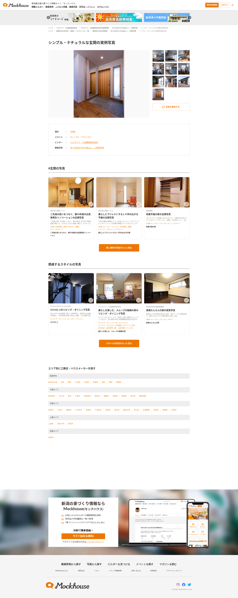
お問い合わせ (136, 571)
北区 (62, 382)
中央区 (77, 382)
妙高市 (70, 424)
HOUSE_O (54, 322)
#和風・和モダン (68, 227)
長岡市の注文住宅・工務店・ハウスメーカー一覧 (72, 31)
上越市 (51, 424)
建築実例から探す (71, 564)
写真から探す (94, 564)
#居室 (148, 319)
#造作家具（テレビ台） (126, 328)
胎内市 (97, 396)
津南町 (165, 410)
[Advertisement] (119, 467)
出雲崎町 (146, 410)
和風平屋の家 (151, 227)
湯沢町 (156, 410)
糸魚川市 (60, 424)
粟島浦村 (142, 396)
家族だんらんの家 (152, 323)
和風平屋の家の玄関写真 (158, 214)
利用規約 (153, 571)
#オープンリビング (121, 323)
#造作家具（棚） (111, 328)
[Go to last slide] (48, 17)
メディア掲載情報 (115, 571)
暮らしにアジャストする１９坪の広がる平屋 (114, 233)
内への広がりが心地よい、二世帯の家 (125, 28)
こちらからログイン (95, 542)
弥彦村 (115, 396)
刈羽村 (174, 410)
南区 (103, 382)
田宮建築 (149, 211)
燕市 (69, 396)
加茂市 (88, 410)
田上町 (136, 410)
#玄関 (72, 132)
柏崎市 (68, 410)
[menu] (232, 5)
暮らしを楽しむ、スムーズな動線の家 (112, 331)
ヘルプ (96, 571)
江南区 (86, 382)
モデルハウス (103, 7)
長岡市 (51, 410)
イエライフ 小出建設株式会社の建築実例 (95, 28)
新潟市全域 (52, 382)
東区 (69, 382)
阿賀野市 (87, 396)
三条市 (59, 410)
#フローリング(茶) (129, 325)
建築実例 (49, 7)
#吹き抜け (101, 328)
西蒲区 (118, 382)
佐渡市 (51, 437)
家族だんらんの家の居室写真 (160, 310)
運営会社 (81, 571)
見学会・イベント (87, 7)
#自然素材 (58, 227)
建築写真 (73, 7)
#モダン (170, 319)
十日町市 (98, 410)
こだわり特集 (61, 7)
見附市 (108, 410)
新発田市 (51, 396)
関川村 (133, 396)
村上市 (61, 396)
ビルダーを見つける (119, 564)
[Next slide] (189, 17)
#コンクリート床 (104, 229)
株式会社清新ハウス (57, 211)
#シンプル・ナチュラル (80, 137)
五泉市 (77, 396)
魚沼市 (116, 410)
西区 (111, 382)
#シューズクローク (56, 229)
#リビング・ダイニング (58, 319)
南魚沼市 (126, 410)
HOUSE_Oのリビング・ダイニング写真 (70, 310)
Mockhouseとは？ (62, 571)
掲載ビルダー (38, 7)
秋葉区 (95, 382)
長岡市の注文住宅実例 (99, 31)
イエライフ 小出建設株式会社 (66, 28)
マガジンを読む (168, 564)
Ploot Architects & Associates (60, 306)
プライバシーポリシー (174, 571)
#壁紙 (77, 227)
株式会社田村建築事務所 (155, 307)
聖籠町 (106, 396)
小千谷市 (78, 410)
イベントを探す (144, 564)
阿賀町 (124, 396)
